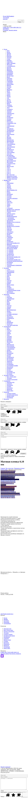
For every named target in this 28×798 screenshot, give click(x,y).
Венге (8, 77)
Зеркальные (10, 316)
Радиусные (10, 121)
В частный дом (11, 372)
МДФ (8, 91)
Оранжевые (10, 73)
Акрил (8, 94)
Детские (9, 227)
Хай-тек (9, 148)
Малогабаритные (11, 160)
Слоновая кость (11, 66)
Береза (8, 95)
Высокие (9, 236)
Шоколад (9, 68)
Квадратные (10, 353)
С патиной (10, 106)
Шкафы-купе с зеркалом (13, 209)
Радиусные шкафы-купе (13, 243)
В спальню (10, 371)
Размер (8, 165)
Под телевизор (11, 293)
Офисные (9, 229)
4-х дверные (10, 252)
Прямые (9, 120)
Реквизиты (10, 388)
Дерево (9, 96)
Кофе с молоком (11, 63)
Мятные (9, 85)
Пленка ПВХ (4, 469)
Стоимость (10, 109)
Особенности (10, 149)
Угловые (9, 119)
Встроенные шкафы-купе (13, 257)
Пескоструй (10, 215)
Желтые (9, 55)
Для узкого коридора (12, 325)
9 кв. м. (9, 173)
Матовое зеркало (11, 211)
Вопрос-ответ (10, 396)
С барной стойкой (11, 158)
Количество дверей (12, 248)
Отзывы (9, 386)
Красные (9, 56)
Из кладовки (10, 360)
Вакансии (9, 389)
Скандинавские (11, 144)
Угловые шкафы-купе (12, 245)
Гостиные (6, 268)
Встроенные (10, 155)
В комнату (9, 368)
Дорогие (9, 112)
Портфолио (10, 385)
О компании (7, 381)
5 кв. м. (9, 170)
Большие (9, 195)
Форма (8, 116)
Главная (3, 468)
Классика (9, 297)
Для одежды (10, 231)
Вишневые (10, 74)
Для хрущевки (10, 152)
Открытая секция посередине (14, 261)
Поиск (19, 22)
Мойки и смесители (12, 177)
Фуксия (9, 67)
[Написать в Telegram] (14, 675)
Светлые (9, 188)
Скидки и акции (11, 393)
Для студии (10, 151)
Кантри (9, 133)
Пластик (9, 102)
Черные (9, 53)
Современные (10, 126)
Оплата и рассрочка (12, 379)
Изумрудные (10, 75)
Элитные (9, 114)
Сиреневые (10, 81)
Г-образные (10, 237)
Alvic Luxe (9, 202)
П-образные (10, 117)
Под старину (10, 142)
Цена (8, 335)
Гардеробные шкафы (12, 365)
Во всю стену (10, 255)
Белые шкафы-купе (12, 190)
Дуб (8, 98)
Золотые (9, 87)
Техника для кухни (12, 179)
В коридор (9, 223)
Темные (9, 185)
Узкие (8, 167)
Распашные (10, 262)
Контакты (6, 399)
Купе (8, 319)
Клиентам (6, 392)
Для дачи (9, 153)
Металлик (9, 64)
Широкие (9, 244)
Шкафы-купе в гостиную (13, 222)
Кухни (5, 49)
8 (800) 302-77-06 (7, 27)
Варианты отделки (12, 176)
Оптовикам (10, 397)
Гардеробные (7, 326)
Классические (10, 134)
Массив (9, 100)
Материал (9, 89)
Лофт (8, 135)
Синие (8, 88)
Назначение (10, 220)
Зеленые (9, 57)
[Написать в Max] (2, 657)
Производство (10, 382)
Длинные (9, 238)
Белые (8, 52)
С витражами (10, 218)
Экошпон (9, 105)
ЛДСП (8, 99)
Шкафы (6, 619)
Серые (8, 59)
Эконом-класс (10, 113)
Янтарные (9, 80)
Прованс (9, 138)
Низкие (9, 240)
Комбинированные (12, 216)
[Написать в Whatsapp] (14, 693)
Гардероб (9, 264)
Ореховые (9, 78)
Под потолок (10, 258)
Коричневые (10, 183)
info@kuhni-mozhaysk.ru (7, 614)
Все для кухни (10, 174)
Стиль (8, 124)
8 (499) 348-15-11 (16, 27)
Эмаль (8, 92)
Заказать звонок (5, 653)
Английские (10, 128)
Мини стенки (10, 284)
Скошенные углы (11, 123)
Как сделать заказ (11, 376)
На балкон (9, 233)
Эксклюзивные (11, 146)
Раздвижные (10, 364)
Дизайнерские (10, 130)
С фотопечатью (11, 219)
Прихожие (6, 294)
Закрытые (9, 361)
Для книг (9, 230)
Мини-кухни (10, 166)
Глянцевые (10, 61)
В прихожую (10, 224)
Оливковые (10, 71)
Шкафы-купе (7, 180)
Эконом (9, 266)
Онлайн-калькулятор (12, 394)
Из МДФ (9, 315)
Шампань (9, 70)
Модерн (9, 137)
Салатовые (10, 82)
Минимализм (10, 141)
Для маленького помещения (14, 265)
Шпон (8, 103)
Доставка (9, 378)
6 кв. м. (9, 172)
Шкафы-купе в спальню (13, 226)
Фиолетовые (10, 84)
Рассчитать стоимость (15, 653)
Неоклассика (10, 139)
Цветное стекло (11, 213)
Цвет (8, 50)
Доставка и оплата (9, 375)
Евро (8, 127)
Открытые (9, 362)
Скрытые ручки (11, 163)
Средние (9, 197)
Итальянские (10, 131)
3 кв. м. (9, 169)
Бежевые (9, 60)
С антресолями (11, 156)
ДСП (8, 107)
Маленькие (10, 194)
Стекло (9, 212)
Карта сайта (10, 390)
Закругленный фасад (12, 247)
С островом (10, 159)
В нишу (9, 369)
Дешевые (9, 110)
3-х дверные (10, 251)
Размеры (9, 339)
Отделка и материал (12, 198)
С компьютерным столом (13, 290)
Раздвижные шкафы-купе (13, 259)
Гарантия (9, 383)
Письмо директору (6, 767)
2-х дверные (10, 250)
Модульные (10, 162)
